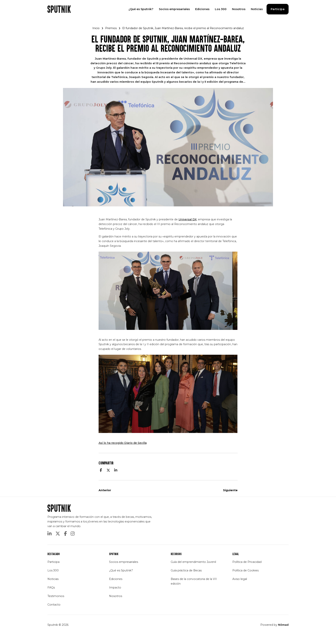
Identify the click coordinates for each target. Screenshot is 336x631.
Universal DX (187, 219)
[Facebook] (101, 470)
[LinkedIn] (115, 470)
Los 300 (221, 9)
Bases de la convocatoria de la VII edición (194, 581)
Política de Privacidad (247, 562)
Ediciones (202, 9)
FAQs (51, 587)
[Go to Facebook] (65, 534)
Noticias (257, 9)
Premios (111, 28)
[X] (108, 470)
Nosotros (238, 9)
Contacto (53, 604)
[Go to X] (57, 534)
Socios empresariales (174, 9)
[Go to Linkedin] (49, 534)
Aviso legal (239, 579)
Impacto (115, 587)
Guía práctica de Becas (186, 570)
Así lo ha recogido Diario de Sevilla (123, 443)
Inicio (96, 28)
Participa (278, 9)
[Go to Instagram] (73, 534)
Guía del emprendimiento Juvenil (193, 562)
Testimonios (55, 596)
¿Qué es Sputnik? (141, 9)
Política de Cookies (245, 570)
